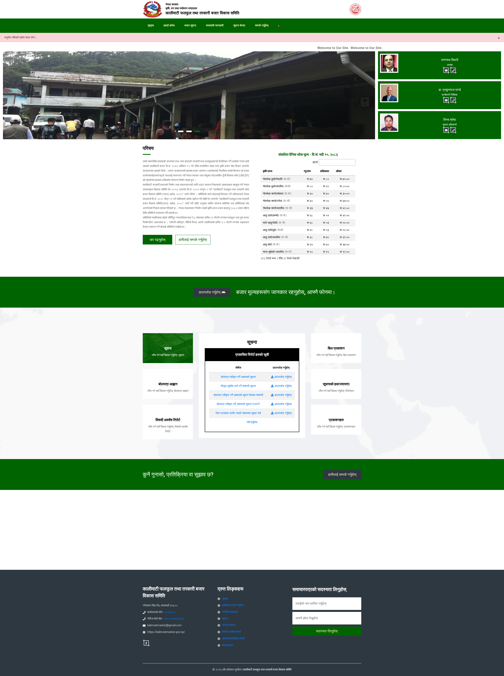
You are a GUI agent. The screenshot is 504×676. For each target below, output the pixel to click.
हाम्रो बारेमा (169, 25)
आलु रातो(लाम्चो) (275, 215)
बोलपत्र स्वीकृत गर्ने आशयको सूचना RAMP (238, 404)
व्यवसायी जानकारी (214, 25)
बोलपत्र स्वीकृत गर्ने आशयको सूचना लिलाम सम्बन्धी (238, 395)
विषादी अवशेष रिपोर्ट (231, 631)
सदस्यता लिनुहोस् (327, 631)
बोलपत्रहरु (227, 645)
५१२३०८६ (169, 612)
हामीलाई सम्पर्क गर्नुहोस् (193, 240)
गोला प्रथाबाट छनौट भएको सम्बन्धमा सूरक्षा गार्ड (238, 413)
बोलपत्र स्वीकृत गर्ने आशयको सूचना (238, 376)
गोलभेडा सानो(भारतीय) (277, 208)
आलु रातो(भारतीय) (275, 237)
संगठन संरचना (229, 625)
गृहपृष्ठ (151, 25)
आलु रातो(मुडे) (273, 229)
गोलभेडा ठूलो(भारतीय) (277, 186)
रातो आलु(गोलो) (274, 222)
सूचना (225, 618)
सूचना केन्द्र (239, 25)
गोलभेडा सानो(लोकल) (277, 193)
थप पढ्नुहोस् (157, 240)
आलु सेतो (271, 244)
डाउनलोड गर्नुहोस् (210, 292)
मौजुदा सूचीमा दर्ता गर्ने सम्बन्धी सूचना (238, 385)
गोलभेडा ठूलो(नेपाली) (277, 179)
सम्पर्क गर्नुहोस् (261, 25)
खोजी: (315, 162)
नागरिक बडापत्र (230, 611)
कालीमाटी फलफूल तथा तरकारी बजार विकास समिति (267, 669)
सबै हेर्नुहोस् (252, 422)
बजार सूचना (190, 25)
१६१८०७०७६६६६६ (174, 618)
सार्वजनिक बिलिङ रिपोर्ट (233, 638)
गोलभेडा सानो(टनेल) (276, 200)
